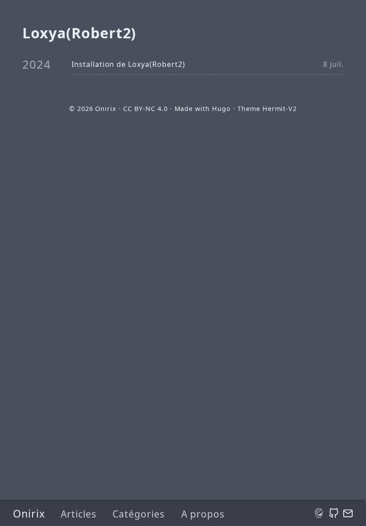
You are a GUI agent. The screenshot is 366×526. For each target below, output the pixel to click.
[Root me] (319, 513)
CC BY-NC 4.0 (145, 108)
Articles (78, 513)
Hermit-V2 (279, 108)
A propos (203, 513)
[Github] (334, 513)
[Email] (348, 513)
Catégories (138, 513)
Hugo (221, 108)
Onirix (29, 513)
